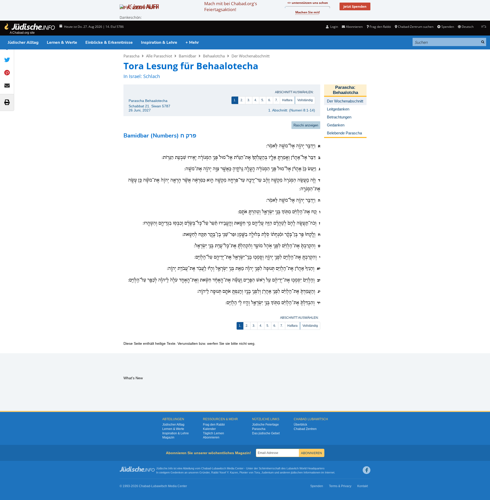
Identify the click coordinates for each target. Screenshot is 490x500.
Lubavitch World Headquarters (306, 468)
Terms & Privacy (340, 486)
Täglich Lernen (213, 433)
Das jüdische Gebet (266, 433)
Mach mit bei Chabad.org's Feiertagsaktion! (230, 6)
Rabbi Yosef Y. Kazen (224, 472)
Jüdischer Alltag (23, 42)
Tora (257, 472)
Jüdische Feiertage (265, 424)
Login (333, 26)
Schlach (151, 76)
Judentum (267, 472)
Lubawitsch (219, 468)
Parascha (131, 55)
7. (276, 100)
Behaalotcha (214, 55)
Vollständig (305, 100)
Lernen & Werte (62, 42)
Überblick (300, 424)
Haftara (287, 100)
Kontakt (362, 486)
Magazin (168, 437)
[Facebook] (366, 470)
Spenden (447, 26)
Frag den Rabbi (380, 26)
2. (241, 100)
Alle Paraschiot (159, 55)
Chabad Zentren (305, 429)
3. (248, 100)
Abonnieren (211, 437)
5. (262, 100)
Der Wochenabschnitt (250, 55)
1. (235, 100)
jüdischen (297, 472)
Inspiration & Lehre (159, 42)
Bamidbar (187, 55)
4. (255, 100)
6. (269, 100)
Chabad (206, 468)
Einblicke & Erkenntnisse (109, 42)
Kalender (209, 429)
